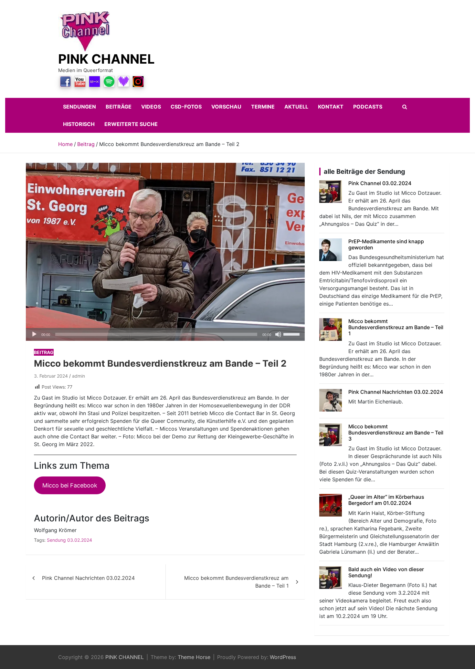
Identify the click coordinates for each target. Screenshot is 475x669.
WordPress (283, 657)
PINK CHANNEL (106, 59)
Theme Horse (194, 657)
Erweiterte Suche (131, 124)
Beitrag (44, 352)
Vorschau (226, 106)
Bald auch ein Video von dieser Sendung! (386, 572)
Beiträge (119, 106)
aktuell (296, 106)
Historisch (79, 124)
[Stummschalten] (278, 334)
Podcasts (367, 106)
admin (78, 376)
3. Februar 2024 (51, 376)
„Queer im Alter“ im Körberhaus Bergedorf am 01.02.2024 (386, 500)
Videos (151, 106)
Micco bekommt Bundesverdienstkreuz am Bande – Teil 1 (236, 582)
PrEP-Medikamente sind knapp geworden (386, 244)
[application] (165, 334)
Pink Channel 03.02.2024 (379, 183)
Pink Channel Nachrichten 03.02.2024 (88, 578)
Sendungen (79, 106)
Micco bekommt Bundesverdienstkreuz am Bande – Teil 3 (395, 432)
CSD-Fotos (186, 106)
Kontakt (330, 106)
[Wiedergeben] (34, 334)
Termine (263, 106)
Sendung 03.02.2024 (69, 540)
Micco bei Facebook (69, 485)
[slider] (292, 334)
